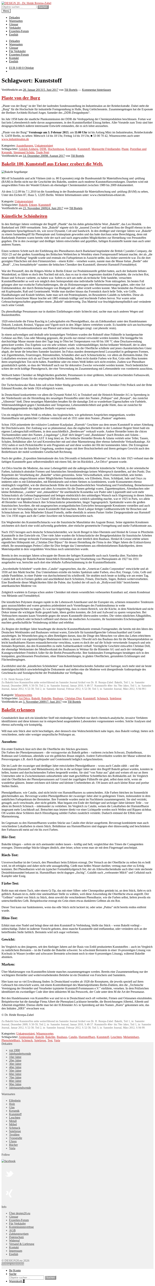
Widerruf (14, 1240)
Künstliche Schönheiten (24, 216)
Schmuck (102, 698)
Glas (12, 1107)
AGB (12, 1230)
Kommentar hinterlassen (96, 89)
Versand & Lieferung (21, 1244)
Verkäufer (15, 27)
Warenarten (16, 21)
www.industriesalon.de (15, 139)
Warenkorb (17, 1281)
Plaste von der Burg (21, 97)
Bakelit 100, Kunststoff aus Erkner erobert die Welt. (52, 163)
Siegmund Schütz (23, 152)
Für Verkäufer (17, 51)
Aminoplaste (26, 1037)
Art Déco (24, 698)
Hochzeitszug (56, 149)
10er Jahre (15, 1057)
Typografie (15, 1138)
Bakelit (23, 204)
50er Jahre (15, 1070)
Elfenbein (15, 1100)
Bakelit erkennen (18, 709)
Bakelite (46, 698)
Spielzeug (115, 698)
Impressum (15, 1250)
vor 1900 (14, 1050)
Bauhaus (58, 698)
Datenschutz (16, 1237)
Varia (57, 1040)
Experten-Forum (19, 31)
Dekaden (14, 17)
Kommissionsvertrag (21, 1226)
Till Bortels (71, 89)
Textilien (14, 1134)
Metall (13, 1121)
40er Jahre (15, 1067)
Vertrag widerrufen (13, 1264)
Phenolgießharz (11, 1040)
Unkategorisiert (44, 145)
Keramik (71, 149)
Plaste (125, 149)
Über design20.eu (19, 1213)
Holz (12, 1104)
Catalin (73, 1037)
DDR (43, 149)
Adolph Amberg (28, 149)
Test (49, 1040)
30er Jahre (15, 1063)
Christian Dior (73, 698)
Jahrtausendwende (20, 1087)
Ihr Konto (15, 1270)
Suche (12, 1273)
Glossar (13, 24)
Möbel (13, 1124)
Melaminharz (131, 1037)
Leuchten (116, 1037)
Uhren (13, 1141)
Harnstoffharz (87, 1037)
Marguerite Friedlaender (105, 149)
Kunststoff (84, 149)
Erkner (33, 204)
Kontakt (14, 58)
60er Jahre (15, 1074)
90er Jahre (15, 1084)
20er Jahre (15, 1060)
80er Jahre (15, 1080)
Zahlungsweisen (19, 1233)
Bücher (13, 1144)
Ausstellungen (24, 145)
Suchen (43, 6)
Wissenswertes (23, 695)
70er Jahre (15, 1077)
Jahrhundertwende (20, 1053)
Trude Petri (42, 152)
